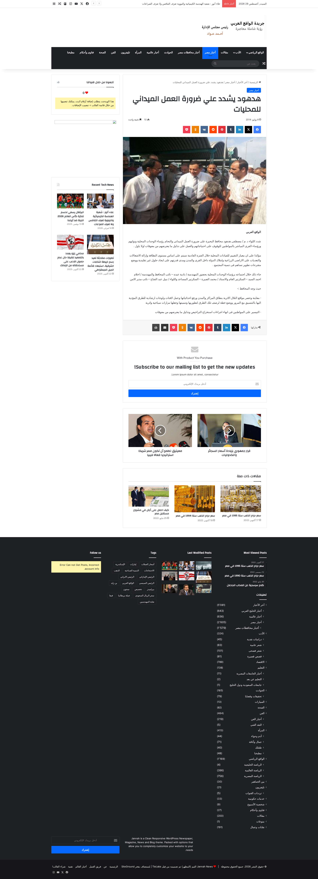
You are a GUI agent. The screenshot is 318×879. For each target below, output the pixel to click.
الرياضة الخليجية (253, 764)
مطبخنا (71, 52)
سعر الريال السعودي (144, 595)
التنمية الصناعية (132, 570)
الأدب (238, 52)
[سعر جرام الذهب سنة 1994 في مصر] (194, 498)
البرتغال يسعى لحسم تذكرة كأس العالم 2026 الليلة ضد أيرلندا (188, 3)
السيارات (259, 701)
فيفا (111, 595)
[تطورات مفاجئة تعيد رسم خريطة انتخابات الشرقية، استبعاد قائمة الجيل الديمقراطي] (100, 244)
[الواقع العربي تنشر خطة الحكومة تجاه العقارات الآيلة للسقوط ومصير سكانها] (169, 588)
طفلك (258, 747)
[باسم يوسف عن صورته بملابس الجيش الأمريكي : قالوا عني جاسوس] (203, 588)
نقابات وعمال (257, 827)
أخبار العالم (81, 866)
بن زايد (114, 583)
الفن (113, 52)
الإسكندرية (120, 564)
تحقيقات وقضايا (253, 696)
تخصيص (138, 589)
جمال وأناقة (255, 741)
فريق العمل (95, 866)
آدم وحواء (256, 736)
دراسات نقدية (254, 639)
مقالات (224, 52)
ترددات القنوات (253, 793)
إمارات (133, 564)
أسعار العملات (147, 564)
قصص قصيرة (254, 656)
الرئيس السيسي (146, 583)
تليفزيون (125, 52)
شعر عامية (256, 644)
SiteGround (128, 866)
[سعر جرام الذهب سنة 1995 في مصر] (240, 498)
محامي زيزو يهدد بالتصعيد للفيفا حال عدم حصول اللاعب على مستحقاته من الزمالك (70, 259)
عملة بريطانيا (124, 595)
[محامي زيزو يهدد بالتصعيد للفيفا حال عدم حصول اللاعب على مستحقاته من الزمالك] (70, 242)
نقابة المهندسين (147, 601)
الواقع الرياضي (256, 52)
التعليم (261, 667)
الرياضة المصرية (253, 776)
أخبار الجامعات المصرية (249, 673)
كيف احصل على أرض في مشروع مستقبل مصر (151, 512)
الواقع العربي (128, 583)
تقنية (70, 866)
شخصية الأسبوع (256, 804)
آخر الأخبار (242, 82)
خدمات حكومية (256, 798)
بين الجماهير (257, 781)
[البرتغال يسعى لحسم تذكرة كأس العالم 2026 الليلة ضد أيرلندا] (70, 201)
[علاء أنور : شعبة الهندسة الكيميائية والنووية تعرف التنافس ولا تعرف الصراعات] (100, 201)
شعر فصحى (255, 650)
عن (105, 866)
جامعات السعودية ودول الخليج (246, 684)
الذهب (117, 570)
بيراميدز (150, 589)
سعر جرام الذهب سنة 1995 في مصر (241, 515)
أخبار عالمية (153, 52)
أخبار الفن (256, 719)
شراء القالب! (59, 866)
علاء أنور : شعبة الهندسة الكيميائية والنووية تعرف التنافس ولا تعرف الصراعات (101, 218)
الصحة (102, 52)
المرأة (138, 52)
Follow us (95, 552)
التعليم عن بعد (254, 679)
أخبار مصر (210, 52)
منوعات (260, 821)
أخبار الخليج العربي (251, 610)
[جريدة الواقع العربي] (233, 27)
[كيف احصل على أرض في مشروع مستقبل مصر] (148, 495)
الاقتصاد (260, 661)
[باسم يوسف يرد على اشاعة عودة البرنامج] (187, 589)
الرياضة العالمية (253, 770)
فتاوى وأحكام (87, 52)
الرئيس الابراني (127, 576)
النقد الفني (256, 724)
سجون (126, 589)
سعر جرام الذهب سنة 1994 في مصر (195, 515)
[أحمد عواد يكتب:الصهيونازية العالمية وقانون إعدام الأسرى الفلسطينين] (203, 565)
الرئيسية (254, 82)
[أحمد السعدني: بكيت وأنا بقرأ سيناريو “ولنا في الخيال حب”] (169, 575)
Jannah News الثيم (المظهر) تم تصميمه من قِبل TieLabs (182, 866)
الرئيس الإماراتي (146, 576)
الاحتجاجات (149, 570)
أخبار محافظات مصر (189, 52)
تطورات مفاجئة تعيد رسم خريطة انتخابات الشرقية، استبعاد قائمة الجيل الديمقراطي (101, 264)
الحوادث (168, 52)
